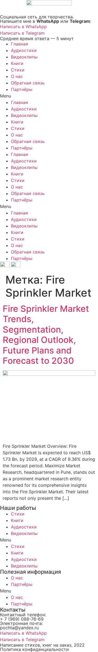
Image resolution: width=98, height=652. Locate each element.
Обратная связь (28, 83)
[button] (49, 96)
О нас (17, 76)
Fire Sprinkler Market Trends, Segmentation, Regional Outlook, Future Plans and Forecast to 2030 (46, 334)
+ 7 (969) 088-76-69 (22, 619)
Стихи (17, 70)
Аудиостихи (24, 50)
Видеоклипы (24, 57)
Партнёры (21, 89)
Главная (19, 44)
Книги (17, 63)
